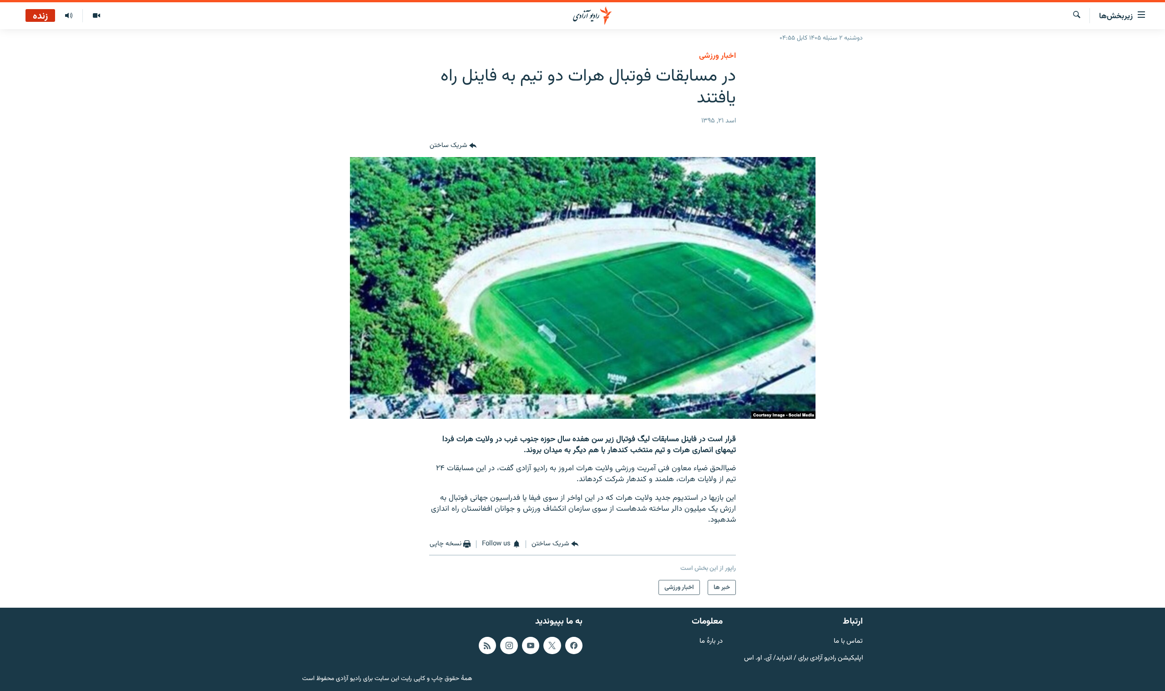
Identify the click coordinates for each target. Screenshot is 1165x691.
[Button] (453, 146)
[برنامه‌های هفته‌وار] (68, 16)
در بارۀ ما (711, 641)
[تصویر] (96, 16)
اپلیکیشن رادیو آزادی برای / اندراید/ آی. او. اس (803, 658)
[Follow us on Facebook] (573, 645)
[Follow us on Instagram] (508, 645)
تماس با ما (848, 641)
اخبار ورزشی (717, 56)
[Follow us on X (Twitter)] (552, 645)
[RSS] (487, 645)
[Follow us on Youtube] (530, 645)
